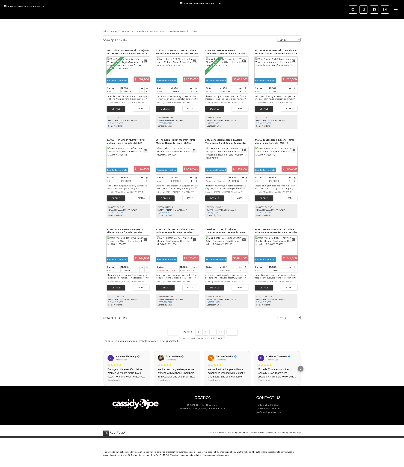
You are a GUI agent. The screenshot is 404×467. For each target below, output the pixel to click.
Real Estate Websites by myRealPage (283, 432)
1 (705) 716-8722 (115, 123)
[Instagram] (385, 9)
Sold (195, 31)
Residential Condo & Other (150, 31)
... (213, 332)
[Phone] (363, 9)
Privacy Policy (257, 432)
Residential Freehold (178, 31)
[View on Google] (110, 358)
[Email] (353, 9)
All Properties (110, 31)
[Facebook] (374, 9)
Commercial (127, 31)
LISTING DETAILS (116, 109)
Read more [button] (113, 380)
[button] (103, 368)
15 (220, 332)
